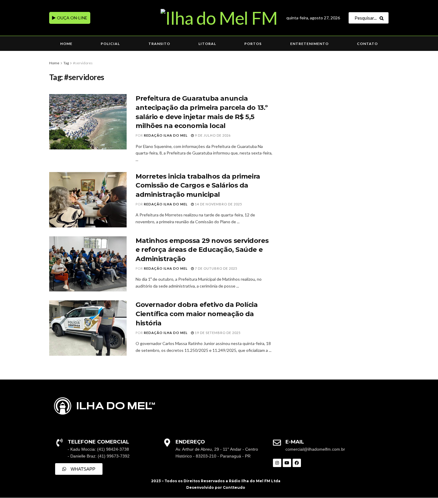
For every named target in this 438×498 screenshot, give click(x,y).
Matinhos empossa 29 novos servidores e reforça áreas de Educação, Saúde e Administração (202, 250)
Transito (159, 43)
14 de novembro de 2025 (218, 204)
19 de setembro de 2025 (217, 333)
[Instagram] (277, 463)
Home (66, 43)
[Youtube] (287, 463)
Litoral (207, 43)
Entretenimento (309, 43)
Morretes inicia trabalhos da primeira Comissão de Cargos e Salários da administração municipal (198, 185)
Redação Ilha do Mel (166, 135)
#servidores (83, 63)
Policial (110, 43)
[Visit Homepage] (219, 18)
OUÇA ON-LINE (71, 17)
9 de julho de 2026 (212, 135)
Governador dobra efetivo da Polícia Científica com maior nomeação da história (197, 314)
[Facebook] (297, 463)
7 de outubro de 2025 (215, 268)
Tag (66, 63)
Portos (253, 43)
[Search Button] (383, 18)
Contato (367, 43)
